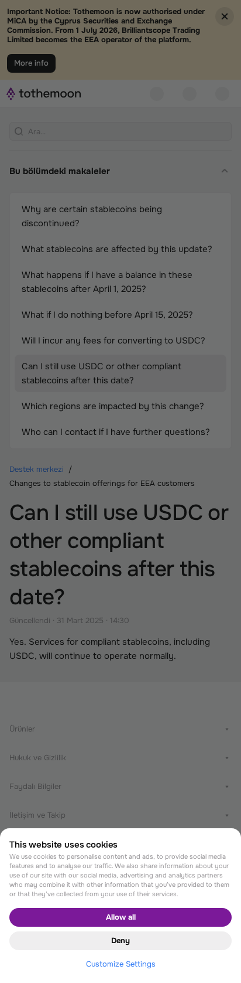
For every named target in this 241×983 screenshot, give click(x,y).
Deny (120, 940)
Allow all (121, 917)
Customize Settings (121, 964)
